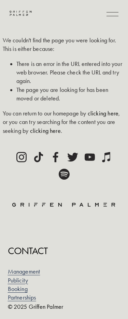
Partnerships (22, 297)
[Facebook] (55, 157)
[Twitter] (72, 157)
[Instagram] (21, 157)
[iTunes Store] (106, 157)
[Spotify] (64, 174)
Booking (18, 289)
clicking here (103, 113)
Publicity (18, 280)
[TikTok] (38, 157)
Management (24, 271)
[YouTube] (89, 157)
